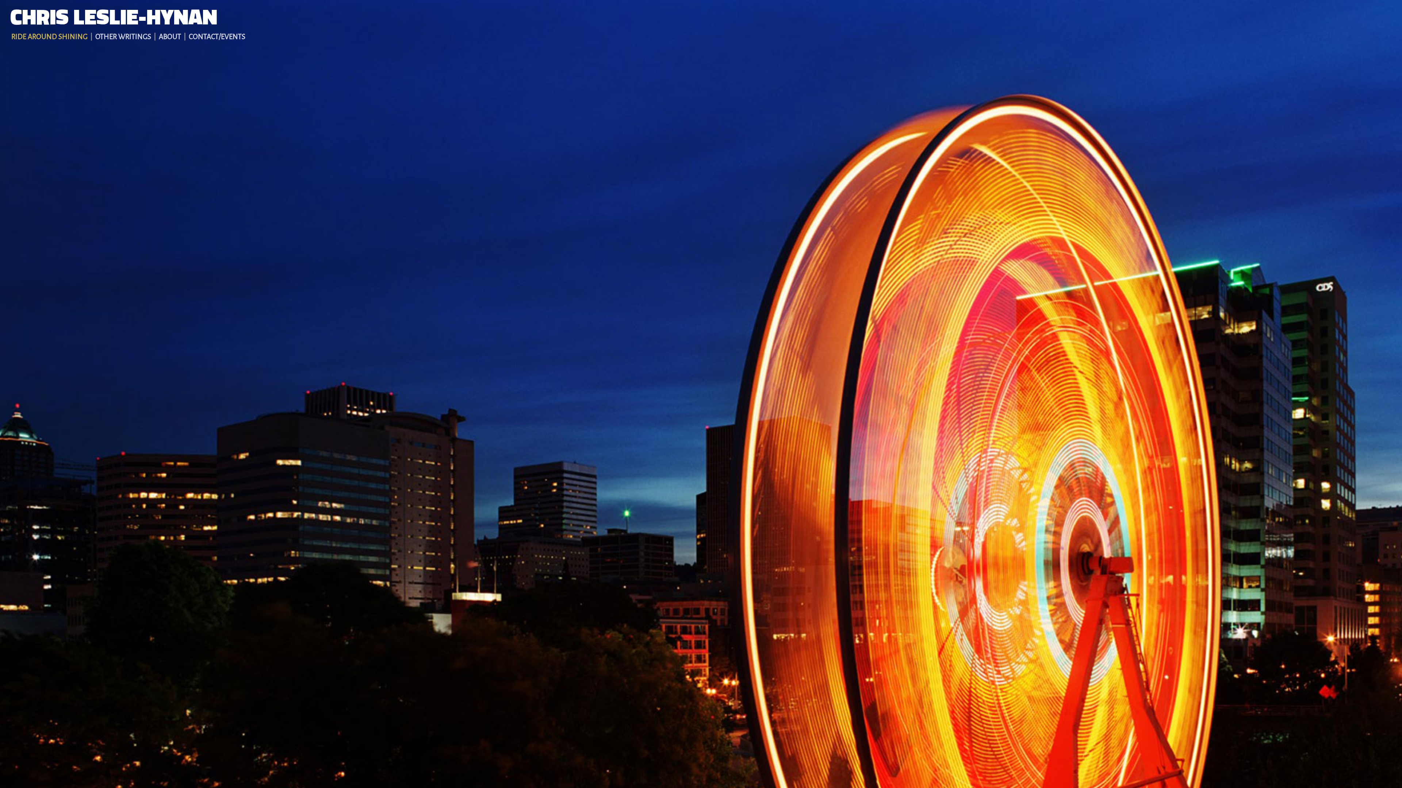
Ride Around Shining (49, 36)
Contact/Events (217, 36)
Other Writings (123, 36)
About (170, 36)
